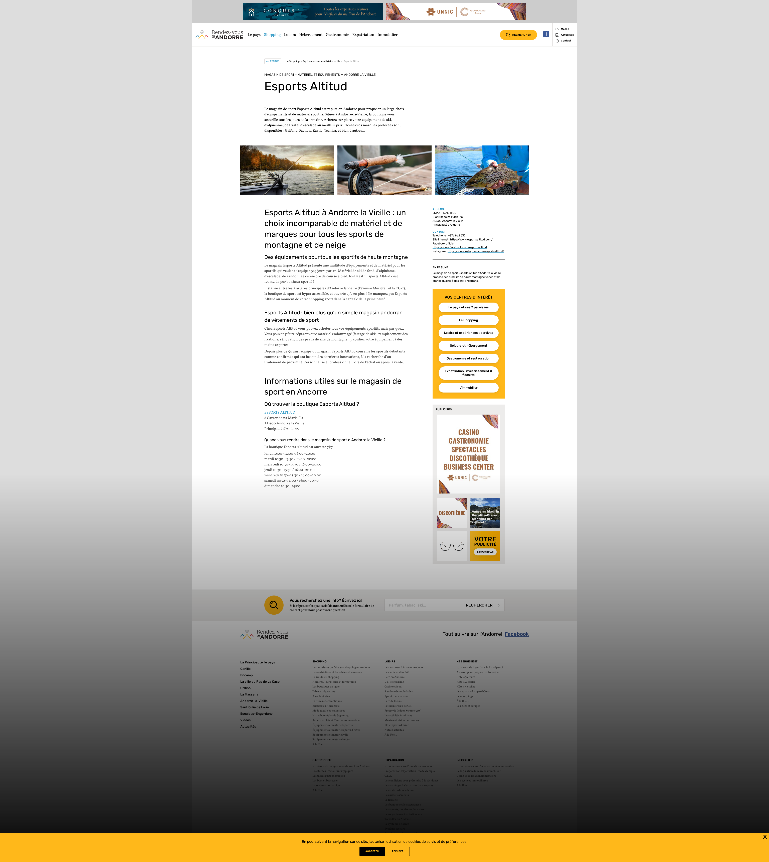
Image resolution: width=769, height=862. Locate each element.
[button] (765, 838)
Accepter (372, 851)
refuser (398, 851)
